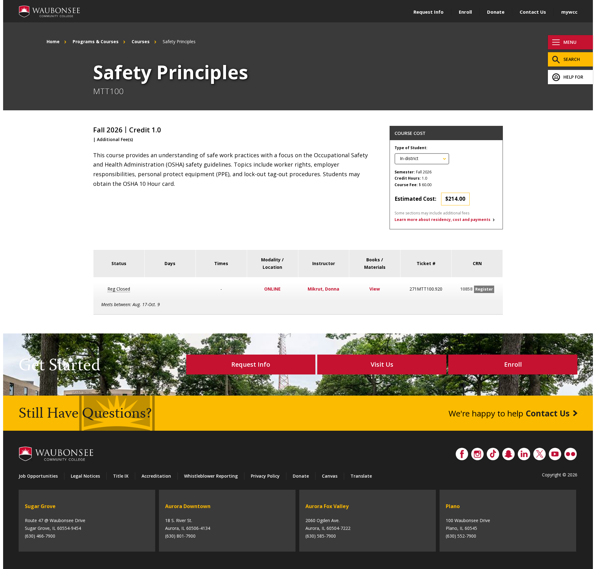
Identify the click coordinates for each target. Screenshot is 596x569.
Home (53, 41)
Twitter (539, 452)
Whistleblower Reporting (211, 476)
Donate (495, 12)
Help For (573, 77)
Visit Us (382, 364)
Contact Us (533, 12)
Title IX (121, 476)
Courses (141, 41)
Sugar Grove (40, 506)
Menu (569, 42)
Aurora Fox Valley (327, 506)
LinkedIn (524, 452)
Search (571, 59)
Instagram (477, 452)
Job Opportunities (38, 476)
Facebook (462, 452)
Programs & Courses (96, 41)
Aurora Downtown (187, 506)
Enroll (465, 12)
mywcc (569, 12)
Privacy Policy (265, 476)
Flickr (570, 452)
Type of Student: (411, 147)
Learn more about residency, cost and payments (442, 219)
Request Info (428, 12)
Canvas (329, 476)
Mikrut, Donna (323, 289)
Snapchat (508, 452)
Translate (361, 476)
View (374, 289)
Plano (453, 506)
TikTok (493, 452)
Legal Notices (85, 476)
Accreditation (156, 476)
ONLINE (272, 289)
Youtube (555, 452)
